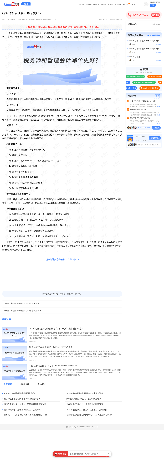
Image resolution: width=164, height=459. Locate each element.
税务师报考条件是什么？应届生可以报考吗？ (23, 410)
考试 (19, 20)
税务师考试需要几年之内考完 (139, 82)
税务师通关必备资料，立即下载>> (62, 259)
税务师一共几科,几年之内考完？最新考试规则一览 (25, 415)
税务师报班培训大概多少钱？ (140, 118)
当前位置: (5, 20)
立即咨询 (155, 15)
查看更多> (156, 24)
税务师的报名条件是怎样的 (128, 76)
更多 (133, 4)
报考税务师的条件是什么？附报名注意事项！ (85, 404)
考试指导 (39, 20)
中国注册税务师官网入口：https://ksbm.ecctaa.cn (53, 366)
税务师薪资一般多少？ (138, 109)
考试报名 (89, 4)
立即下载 (155, 138)
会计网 (13, 20)
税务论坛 (125, 4)
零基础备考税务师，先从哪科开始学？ (84, 454)
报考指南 (81, 4)
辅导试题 (96, 4)
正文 (54, 20)
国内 (25, 20)
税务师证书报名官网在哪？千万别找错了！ (22, 399)
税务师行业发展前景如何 (144, 88)
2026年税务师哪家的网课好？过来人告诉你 (84, 393)
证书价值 (111, 4)
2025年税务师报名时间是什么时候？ (143, 101)
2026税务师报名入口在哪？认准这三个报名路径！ (87, 410)
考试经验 (118, 4)
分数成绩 (103, 4)
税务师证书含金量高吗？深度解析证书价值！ (51, 347)
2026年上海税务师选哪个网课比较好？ (20, 393)
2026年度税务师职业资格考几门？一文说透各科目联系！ (56, 328)
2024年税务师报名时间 (151, 76)
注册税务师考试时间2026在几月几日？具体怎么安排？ (89, 415)
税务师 (26, 4)
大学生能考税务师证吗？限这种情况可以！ (84, 399)
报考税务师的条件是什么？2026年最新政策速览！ (25, 404)
